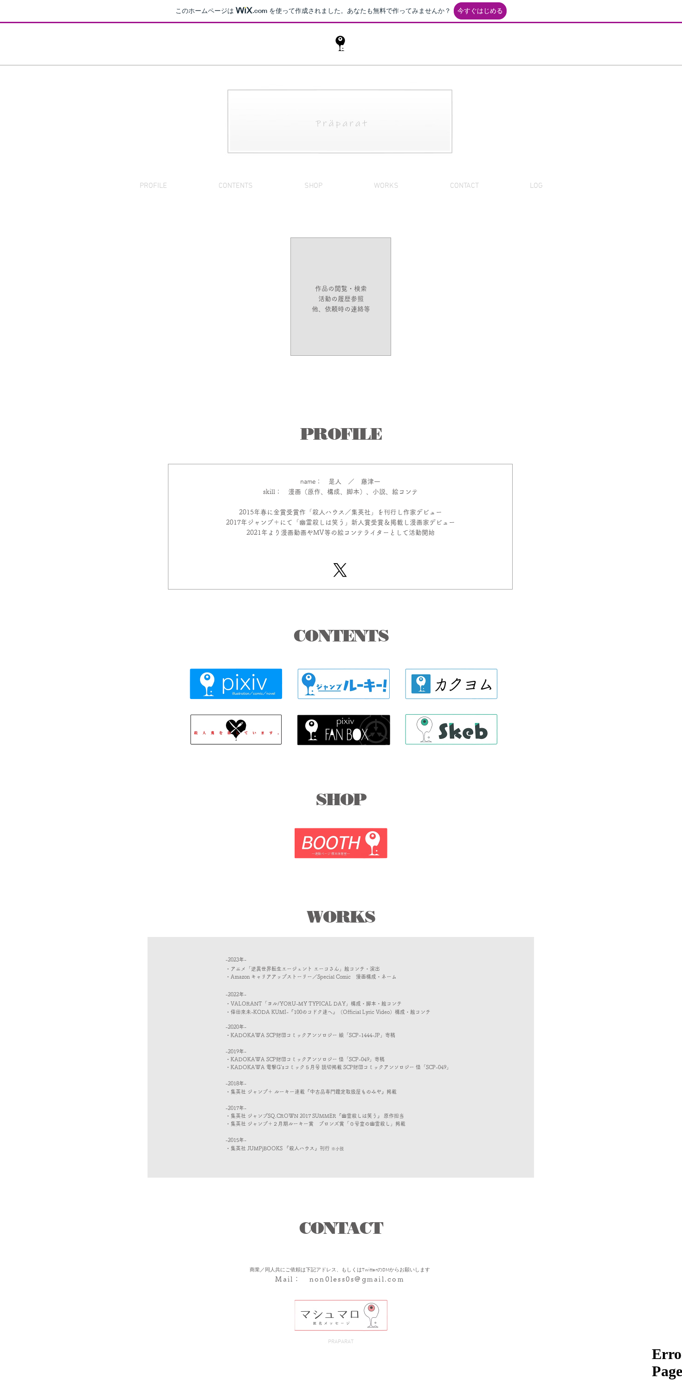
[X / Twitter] (340, 570)
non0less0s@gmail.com (357, 1279)
